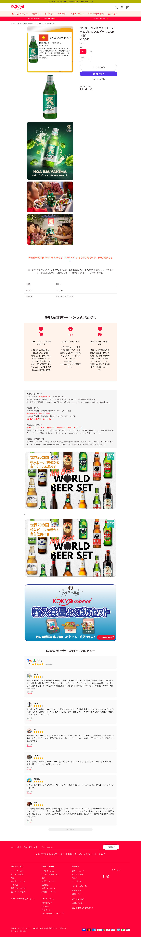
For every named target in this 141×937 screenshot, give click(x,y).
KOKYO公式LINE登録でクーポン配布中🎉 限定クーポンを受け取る (71, 2)
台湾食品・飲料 (17, 866)
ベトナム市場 (76, 14)
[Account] (122, 6)
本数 (81, 47)
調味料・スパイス (18, 892)
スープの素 (76, 881)
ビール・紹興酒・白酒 (50, 874)
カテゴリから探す (18, 14)
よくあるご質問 (78, 899)
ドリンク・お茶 (48, 871)
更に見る (112, 14)
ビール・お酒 (77, 874)
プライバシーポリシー (24, 928)
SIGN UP (111, 847)
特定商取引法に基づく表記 (41, 928)
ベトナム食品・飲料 (80, 886)
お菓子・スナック (18, 881)
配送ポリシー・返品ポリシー (59, 928)
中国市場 (48, 14)
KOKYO (24, 931)
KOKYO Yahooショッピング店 (53, 913)
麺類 (13, 878)
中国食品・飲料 (48, 866)
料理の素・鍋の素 (18, 888)
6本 (90, 51)
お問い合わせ (77, 903)
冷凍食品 (14, 885)
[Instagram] (108, 876)
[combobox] (85, 58)
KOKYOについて (48, 899)
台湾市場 (35, 14)
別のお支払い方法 (98, 79)
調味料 (74, 878)
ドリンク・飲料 (17, 871)
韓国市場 (61, 14)
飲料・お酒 (76, 890)
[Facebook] (104, 876)
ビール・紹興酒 (17, 874)
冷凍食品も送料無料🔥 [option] (100, 19)
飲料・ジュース (78, 871)
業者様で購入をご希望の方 (82, 908)
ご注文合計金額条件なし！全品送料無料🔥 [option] (41, 19)
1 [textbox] (82, 59)
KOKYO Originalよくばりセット (23, 899)
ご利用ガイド (47, 903)
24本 (83, 51)
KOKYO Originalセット (96, 14)
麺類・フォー (77, 894)
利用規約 (45, 906)
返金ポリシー (47, 910)
